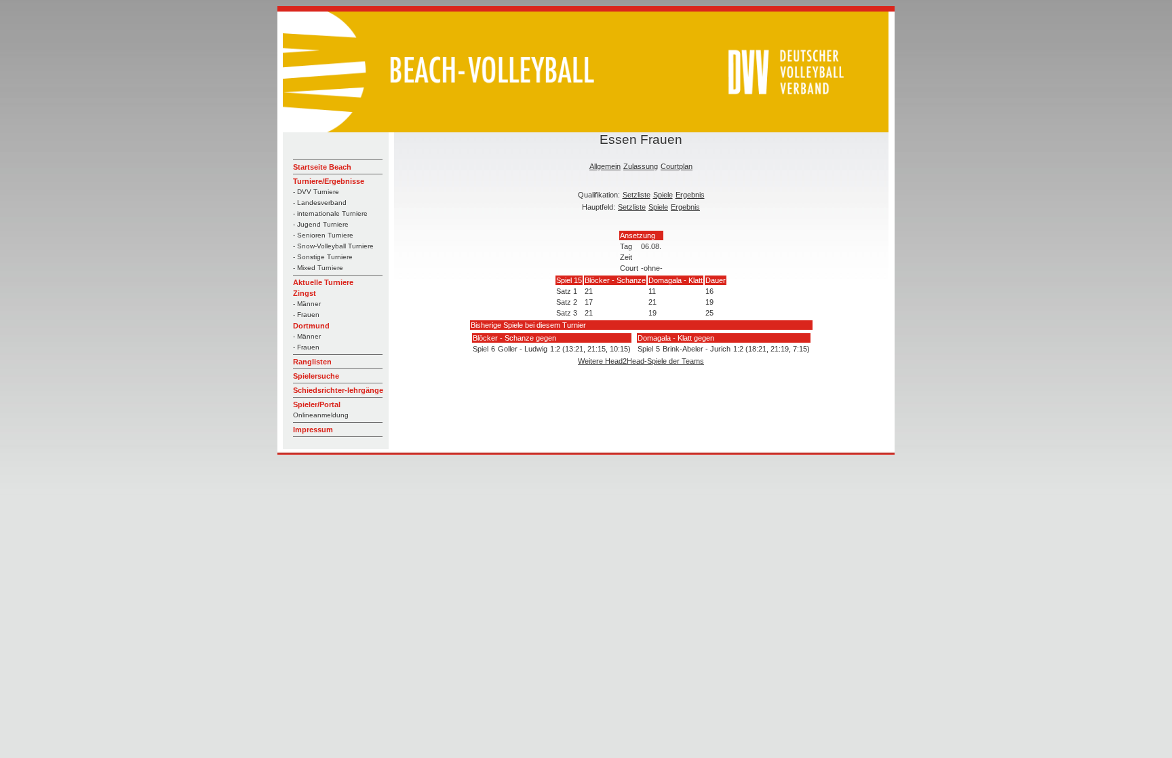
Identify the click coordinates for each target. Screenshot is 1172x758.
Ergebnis (690, 195)
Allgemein (605, 166)
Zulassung (640, 166)
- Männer (307, 303)
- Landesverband (320, 202)
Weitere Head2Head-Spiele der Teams (641, 361)
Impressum (313, 429)
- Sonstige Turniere (323, 257)
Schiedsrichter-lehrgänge (338, 390)
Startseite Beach (322, 167)
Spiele (663, 195)
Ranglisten (312, 362)
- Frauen (306, 314)
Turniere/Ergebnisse (328, 181)
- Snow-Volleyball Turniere (333, 246)
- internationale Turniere (330, 213)
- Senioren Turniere (323, 235)
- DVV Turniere (316, 191)
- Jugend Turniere (321, 224)
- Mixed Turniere (318, 267)
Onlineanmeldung (321, 415)
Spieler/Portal (316, 404)
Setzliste (636, 195)
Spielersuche (316, 376)
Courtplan (676, 166)
